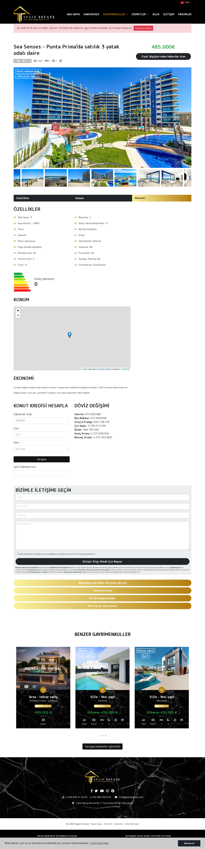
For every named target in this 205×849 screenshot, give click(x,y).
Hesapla (41, 459)
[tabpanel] (43, 689)
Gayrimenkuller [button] (114, 14)
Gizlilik (108, 823)
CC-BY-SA (125, 369)
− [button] (18, 315)
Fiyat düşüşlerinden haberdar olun (163, 56)
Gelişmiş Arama (143, 28)
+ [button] (18, 311)
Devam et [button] (189, 843)
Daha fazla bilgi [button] (99, 843)
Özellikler (22, 198)
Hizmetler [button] (139, 14)
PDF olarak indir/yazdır (103, 606)
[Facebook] (91, 791)
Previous (18, 117)
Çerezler (118, 823)
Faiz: (16, 428)
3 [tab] (106, 735)
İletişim (168, 14)
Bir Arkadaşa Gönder (103, 598)
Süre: (17, 442)
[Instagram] (107, 791)
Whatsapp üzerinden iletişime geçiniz (102, 583)
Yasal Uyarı (96, 823)
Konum (80, 198)
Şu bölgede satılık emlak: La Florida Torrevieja (148, 835)
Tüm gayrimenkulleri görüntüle (102, 746)
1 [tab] (99, 735)
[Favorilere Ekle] (43, 690)
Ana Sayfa (73, 14)
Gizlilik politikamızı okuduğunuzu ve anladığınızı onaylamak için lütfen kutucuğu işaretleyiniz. (57, 554)
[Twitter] (96, 791)
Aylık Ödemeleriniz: (25, 467)
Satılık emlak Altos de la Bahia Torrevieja (57, 835)
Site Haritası (132, 823)
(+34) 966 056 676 (100, 797)
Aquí (138, 572)
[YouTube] (102, 791)
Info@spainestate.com (131, 797)
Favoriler (184, 14)
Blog (156, 14)
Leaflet (84, 369)
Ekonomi (140, 198)
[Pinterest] (112, 791)
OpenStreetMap (104, 369)
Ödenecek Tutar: (23, 414)
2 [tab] (102, 735)
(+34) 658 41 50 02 (77, 797)
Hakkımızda (91, 14)
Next (187, 117)
